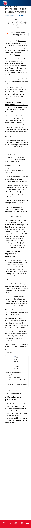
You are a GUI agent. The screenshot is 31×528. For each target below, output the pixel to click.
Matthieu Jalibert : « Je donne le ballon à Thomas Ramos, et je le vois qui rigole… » (16, 413)
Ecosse (12, 68)
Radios (16, 526)
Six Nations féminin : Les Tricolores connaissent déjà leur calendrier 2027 (16, 312)
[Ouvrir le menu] (27, 3)
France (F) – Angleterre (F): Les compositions (13, 253)
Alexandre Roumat (20, 241)
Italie (17, 162)
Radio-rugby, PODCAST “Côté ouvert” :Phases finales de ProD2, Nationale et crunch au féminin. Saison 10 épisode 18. (16, 107)
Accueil (4, 526)
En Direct (9, 526)
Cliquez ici (10, 385)
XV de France (21, 15)
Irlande (17, 55)
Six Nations (13, 15)
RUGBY (7, 15)
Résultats (21, 526)
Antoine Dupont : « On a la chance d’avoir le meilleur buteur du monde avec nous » (16, 406)
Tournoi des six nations (19, 50)
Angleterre (22, 41)
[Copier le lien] (8, 23)
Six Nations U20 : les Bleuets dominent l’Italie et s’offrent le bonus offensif (16, 420)
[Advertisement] (15, 441)
